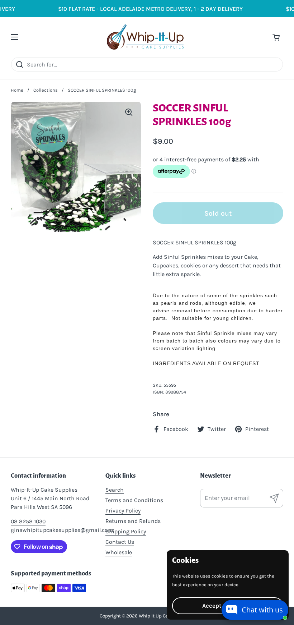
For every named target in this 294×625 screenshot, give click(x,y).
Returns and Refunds (133, 521)
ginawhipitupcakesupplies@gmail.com (62, 530)
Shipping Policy (125, 531)
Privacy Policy (123, 510)
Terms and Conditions (134, 500)
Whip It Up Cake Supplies (166, 616)
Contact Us (119, 541)
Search (114, 489)
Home (17, 90)
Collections (45, 90)
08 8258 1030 (28, 521)
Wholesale (118, 552)
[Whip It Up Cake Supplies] (145, 37)
